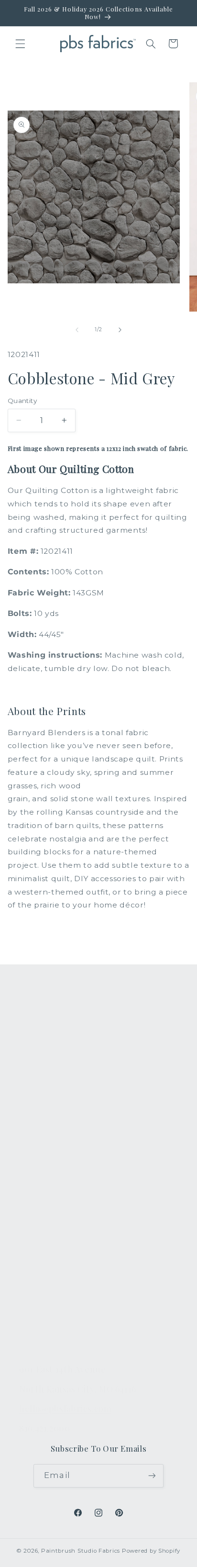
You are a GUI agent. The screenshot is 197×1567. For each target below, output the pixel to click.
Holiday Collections (56, 1054)
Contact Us (40, 1207)
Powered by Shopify (151, 1550)
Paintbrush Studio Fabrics (80, 1550)
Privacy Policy (45, 1341)
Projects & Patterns (56, 1319)
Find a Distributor (52, 1296)
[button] (20, 44)
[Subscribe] (152, 1476)
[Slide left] (77, 329)
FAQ (27, 1184)
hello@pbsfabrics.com (65, 1408)
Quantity (22, 400)
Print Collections (51, 1032)
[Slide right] (120, 329)
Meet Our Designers (58, 1229)
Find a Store (42, 1274)
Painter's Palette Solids (63, 1076)
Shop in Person (48, 1121)
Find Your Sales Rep (57, 1252)
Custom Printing (50, 1099)
